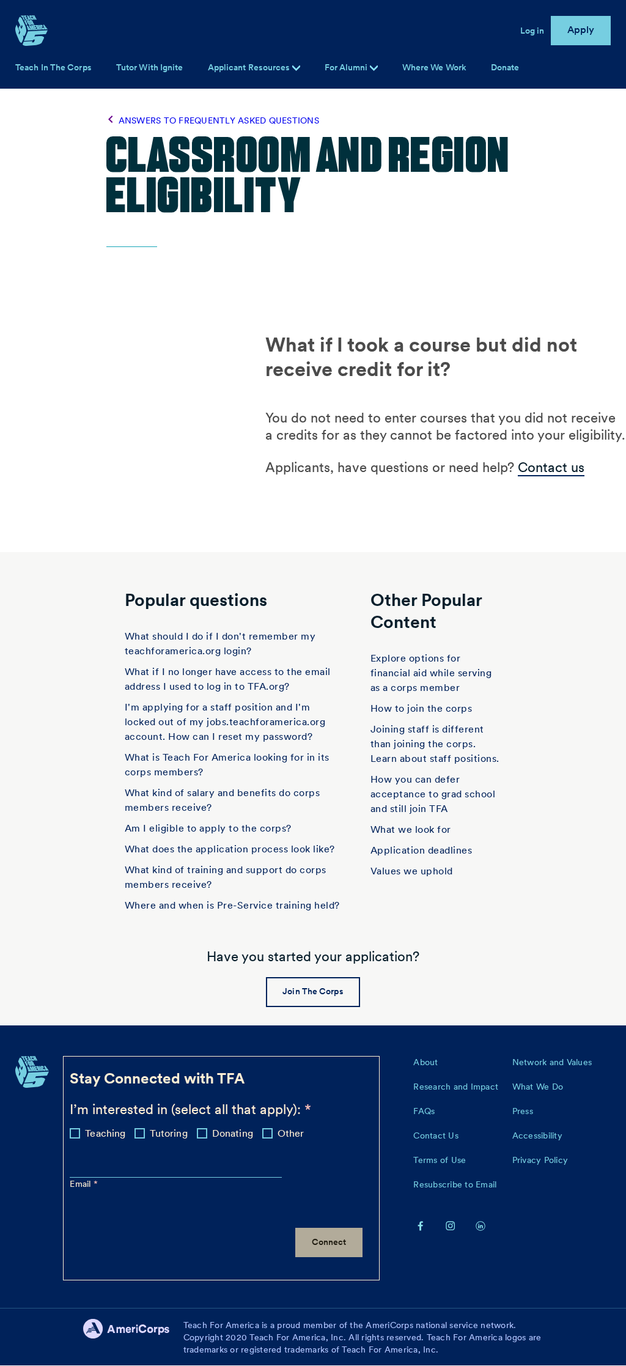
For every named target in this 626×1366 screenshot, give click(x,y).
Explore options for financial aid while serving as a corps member (431, 672)
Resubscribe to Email (454, 1184)
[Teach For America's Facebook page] (420, 1225)
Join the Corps (312, 991)
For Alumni (347, 67)
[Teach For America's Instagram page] (450, 1225)
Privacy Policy (540, 1160)
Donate (505, 67)
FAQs (424, 1111)
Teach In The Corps (53, 67)
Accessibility (537, 1135)
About (425, 1062)
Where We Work (434, 67)
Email (82, 1184)
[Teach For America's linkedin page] (480, 1225)
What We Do (538, 1086)
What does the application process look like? (230, 849)
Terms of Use (439, 1160)
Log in (532, 30)
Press (522, 1111)
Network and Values (552, 1062)
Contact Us (435, 1135)
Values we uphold (411, 871)
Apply (581, 29)
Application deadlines (421, 850)
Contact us (551, 467)
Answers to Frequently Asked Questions (219, 120)
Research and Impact (455, 1086)
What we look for (410, 829)
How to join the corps (421, 708)
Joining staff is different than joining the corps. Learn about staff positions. (434, 743)
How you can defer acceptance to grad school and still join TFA (433, 793)
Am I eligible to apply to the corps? (208, 828)
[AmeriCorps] (133, 1337)
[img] (374, 68)
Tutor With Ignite (149, 67)
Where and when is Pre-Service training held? (232, 905)
